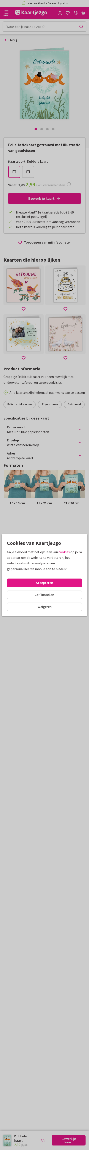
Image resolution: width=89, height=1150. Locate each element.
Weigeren (45, 607)
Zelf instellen (44, 594)
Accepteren (44, 582)
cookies (64, 552)
